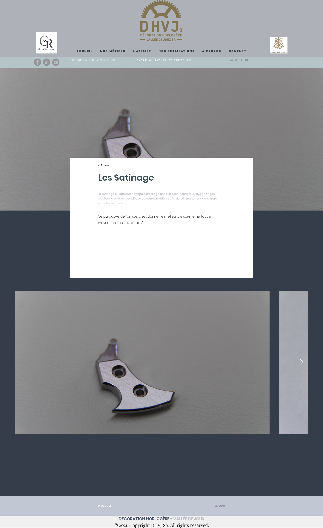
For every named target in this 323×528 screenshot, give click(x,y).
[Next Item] (301, 362)
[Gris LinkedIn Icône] (231, 60)
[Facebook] (37, 62)
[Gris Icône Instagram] (237, 60)
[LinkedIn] (46, 62)
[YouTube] (55, 62)
